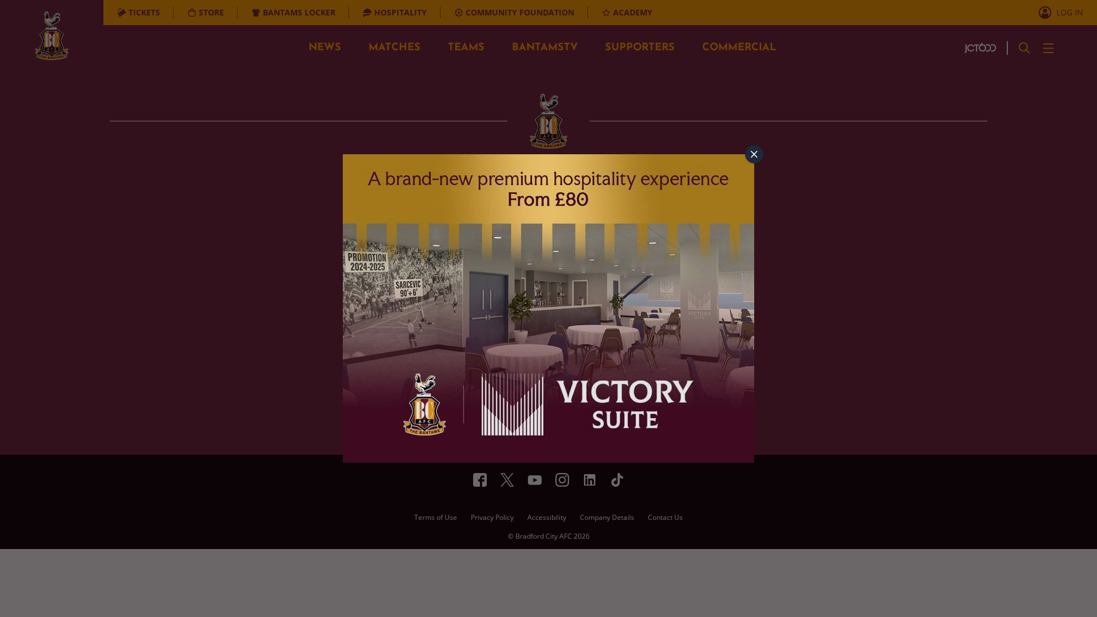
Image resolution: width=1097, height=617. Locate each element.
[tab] (754, 154)
